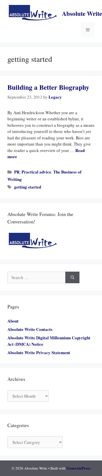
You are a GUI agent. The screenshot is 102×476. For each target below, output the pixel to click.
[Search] (72, 277)
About (13, 321)
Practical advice (36, 172)
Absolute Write (82, 13)
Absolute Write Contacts (29, 329)
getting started (27, 187)
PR (17, 172)
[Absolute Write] (32, 13)
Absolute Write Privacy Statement (38, 352)
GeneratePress (78, 468)
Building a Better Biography (48, 87)
